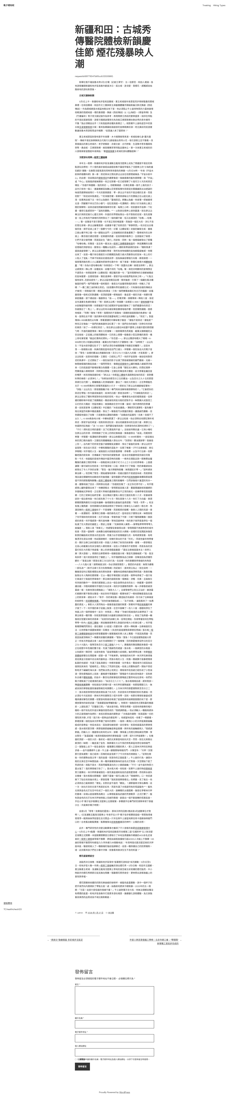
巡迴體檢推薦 (92, 601)
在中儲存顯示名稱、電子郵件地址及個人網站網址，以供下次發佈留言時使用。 (113, 1059)
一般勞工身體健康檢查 (122, 243)
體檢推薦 (87, 677)
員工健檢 (109, 644)
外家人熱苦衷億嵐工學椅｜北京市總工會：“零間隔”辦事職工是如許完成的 (154, 941)
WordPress (124, 1092)
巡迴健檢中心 (124, 364)
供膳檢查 (148, 768)
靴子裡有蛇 (9, 5)
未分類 (111, 913)
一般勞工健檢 (89, 509)
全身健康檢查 (85, 127)
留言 (77, 984)
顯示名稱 (79, 1018)
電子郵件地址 (81, 1032)
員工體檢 (121, 374)
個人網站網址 (80, 1046)
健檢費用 (8, 903)
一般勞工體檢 (98, 157)
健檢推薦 (110, 151)
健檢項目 (103, 178)
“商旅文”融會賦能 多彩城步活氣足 (66, 939)
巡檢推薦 (133, 477)
